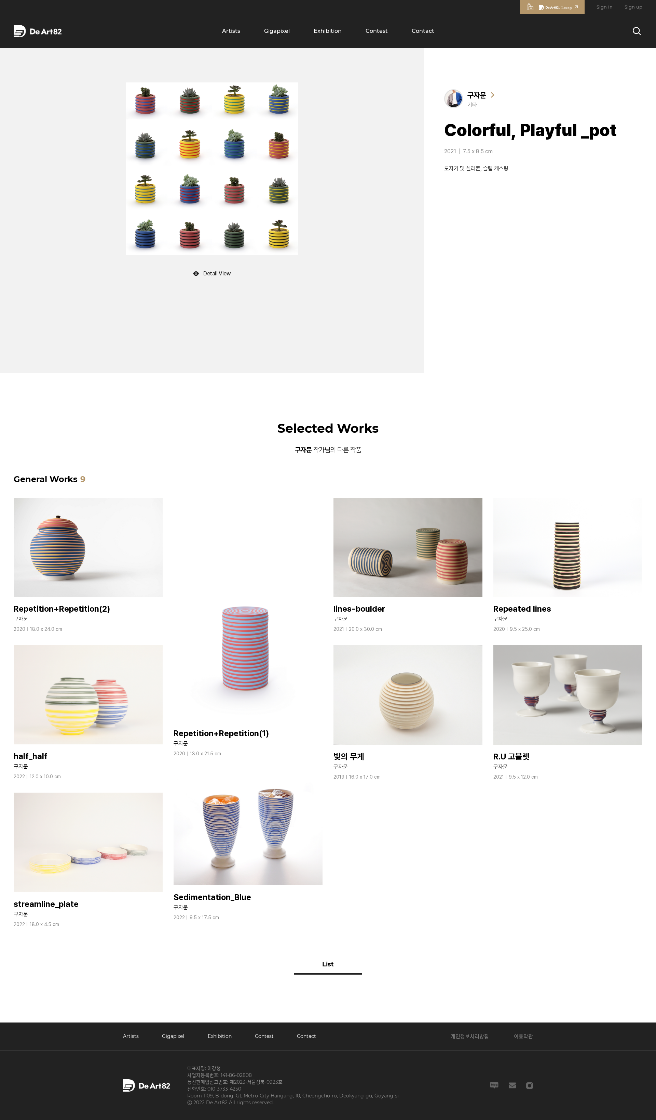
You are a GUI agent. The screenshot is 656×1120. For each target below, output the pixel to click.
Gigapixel (277, 31)
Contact (423, 31)
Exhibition (328, 31)
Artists (231, 31)
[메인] (38, 31)
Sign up (633, 7)
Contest (377, 31)
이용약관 (523, 1036)
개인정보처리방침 (470, 1036)
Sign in (605, 7)
